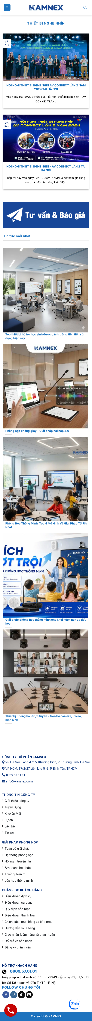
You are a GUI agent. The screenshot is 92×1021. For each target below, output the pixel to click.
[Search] (85, 7)
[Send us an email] (29, 994)
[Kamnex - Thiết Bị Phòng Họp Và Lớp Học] (46, 7)
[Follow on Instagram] (13, 994)
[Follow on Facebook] (5, 994)
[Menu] (7, 7)
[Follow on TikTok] (21, 994)
